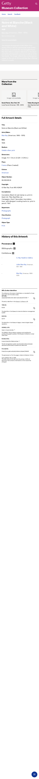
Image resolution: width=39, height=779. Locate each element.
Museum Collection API (22, 301)
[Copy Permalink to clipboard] (34, 352)
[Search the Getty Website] (36, 4)
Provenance (7, 244)
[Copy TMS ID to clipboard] (34, 308)
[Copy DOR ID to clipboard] (34, 319)
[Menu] (34, 774)
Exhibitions (6, 253)
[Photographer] (5, 33)
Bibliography (7, 248)
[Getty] (6, 4)
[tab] (7, 244)
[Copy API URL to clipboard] (34, 298)
